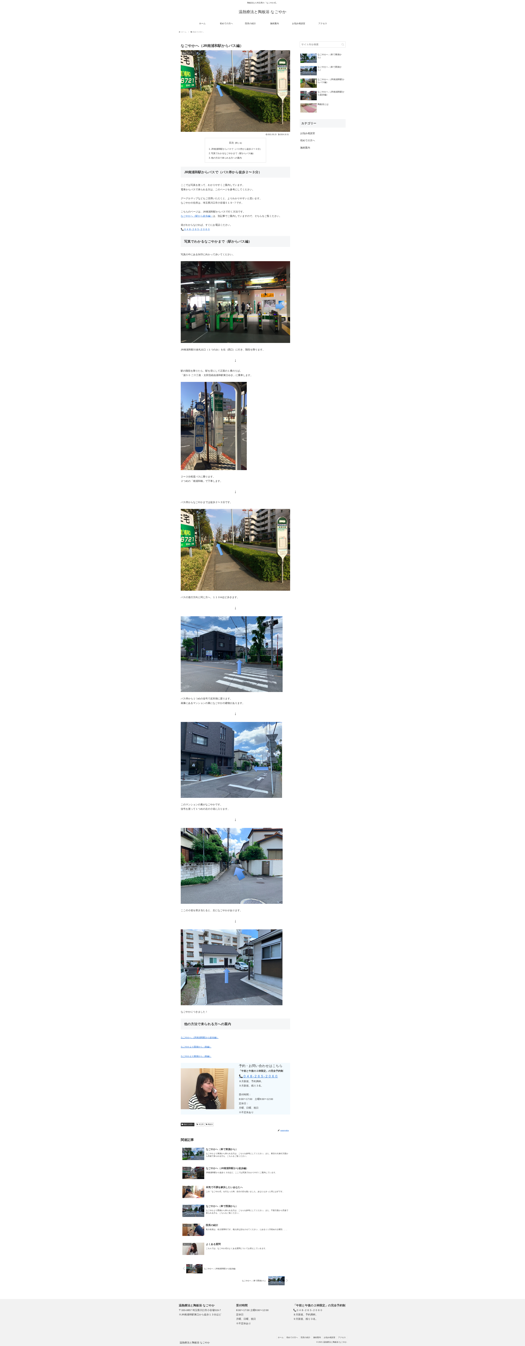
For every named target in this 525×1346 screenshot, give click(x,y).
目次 (231, 142)
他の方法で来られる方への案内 (226, 158)
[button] (342, 44)
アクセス (342, 1337)
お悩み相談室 (329, 1337)
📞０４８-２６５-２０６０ (195, 229)
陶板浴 (210, 1124)
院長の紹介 (305, 1337)
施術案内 (317, 1337)
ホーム (281, 1337)
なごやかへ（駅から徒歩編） (197, 216)
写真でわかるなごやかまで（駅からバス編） (233, 153)
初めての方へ (189, 1124)
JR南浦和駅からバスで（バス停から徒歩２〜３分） (236, 149)
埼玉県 (201, 1124)
